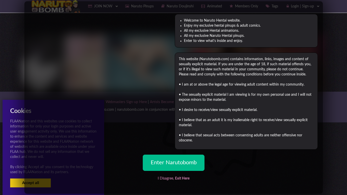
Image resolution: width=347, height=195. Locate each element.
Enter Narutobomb (174, 162)
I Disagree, (174, 178)
